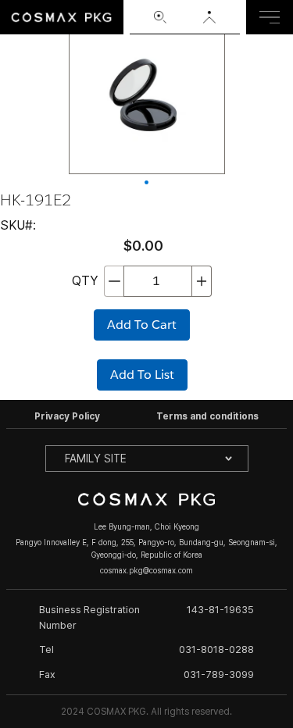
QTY (85, 280)
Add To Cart (142, 324)
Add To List (142, 374)
